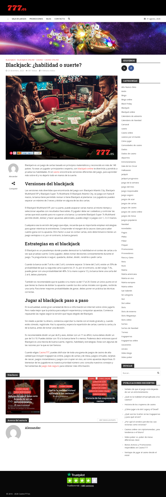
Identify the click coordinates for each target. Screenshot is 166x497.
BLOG (48, 19)
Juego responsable (22, 392)
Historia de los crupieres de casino (100, 399)
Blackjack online (25, 60)
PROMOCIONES (36, 19)
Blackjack (11, 60)
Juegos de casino (99, 388)
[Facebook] (131, 68)
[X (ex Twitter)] (124, 68)
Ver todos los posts (107, 420)
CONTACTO (59, 19)
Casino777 (44, 352)
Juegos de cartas (99, 385)
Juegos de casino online (99, 391)
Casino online (52, 60)
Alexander (13, 176)
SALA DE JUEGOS (19, 19)
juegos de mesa (99, 394)
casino (39, 60)
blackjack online (85, 168)
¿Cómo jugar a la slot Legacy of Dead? (142, 409)
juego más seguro (50, 366)
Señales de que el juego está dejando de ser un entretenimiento (23, 399)
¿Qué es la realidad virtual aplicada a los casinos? (61, 392)
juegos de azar (99, 382)
